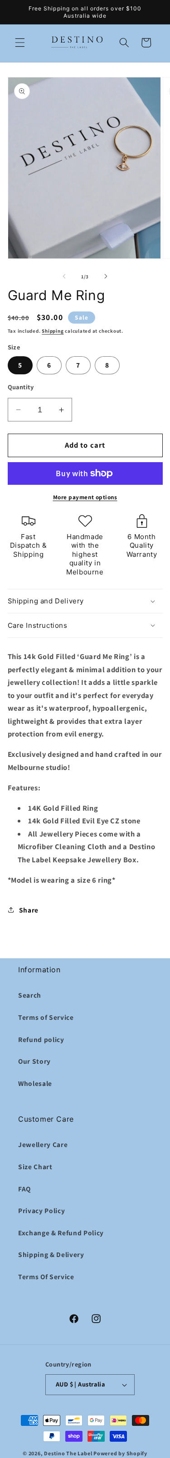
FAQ (24, 1188)
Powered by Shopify (120, 1453)
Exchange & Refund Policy (61, 1232)
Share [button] (29, 909)
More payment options (85, 497)
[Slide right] (106, 277)
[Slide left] (64, 277)
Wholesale (35, 1083)
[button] (20, 42)
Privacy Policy (41, 1210)
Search (29, 994)
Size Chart (35, 1166)
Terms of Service (46, 1017)
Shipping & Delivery (51, 1254)
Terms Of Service (46, 1276)
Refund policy (41, 1039)
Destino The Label (68, 1453)
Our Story (34, 1061)
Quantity (21, 386)
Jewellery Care (43, 1144)
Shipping (52, 331)
